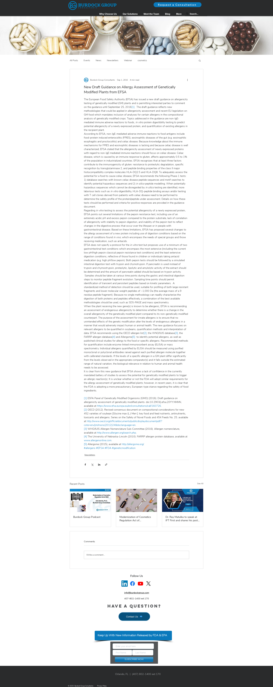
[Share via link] (106, 464)
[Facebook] (132, 583)
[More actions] (187, 80)
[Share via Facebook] (85, 464)
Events (87, 60)
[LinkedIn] (124, 583)
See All (200, 483)
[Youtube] (140, 583)
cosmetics (142, 60)
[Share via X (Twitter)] (92, 464)
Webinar (128, 60)
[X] (148, 583)
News (98, 60)
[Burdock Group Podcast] (90, 500)
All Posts (74, 60)
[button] (130, 14)
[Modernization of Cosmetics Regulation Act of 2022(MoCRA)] (136, 500)
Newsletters (112, 60)
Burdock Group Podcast (86, 517)
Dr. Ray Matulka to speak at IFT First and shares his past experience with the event (182, 518)
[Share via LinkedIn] (99, 464)
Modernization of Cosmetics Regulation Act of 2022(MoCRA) (135, 518)
